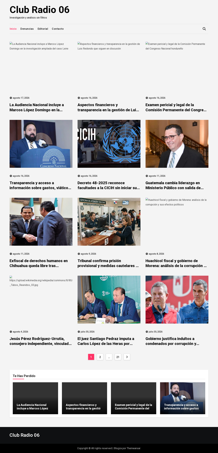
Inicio (13, 28)
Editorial (43, 28)
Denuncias (27, 28)
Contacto (58, 28)
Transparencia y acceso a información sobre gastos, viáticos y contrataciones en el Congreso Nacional (181, 410)
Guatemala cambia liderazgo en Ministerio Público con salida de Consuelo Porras (173, 188)
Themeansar (133, 448)
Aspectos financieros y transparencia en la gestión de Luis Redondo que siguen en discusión (108, 110)
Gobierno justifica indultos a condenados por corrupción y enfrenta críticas (171, 343)
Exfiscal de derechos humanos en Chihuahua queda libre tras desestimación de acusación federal (41, 266)
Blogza (118, 448)
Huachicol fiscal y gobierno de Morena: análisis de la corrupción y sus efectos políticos (176, 266)
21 (117, 357)
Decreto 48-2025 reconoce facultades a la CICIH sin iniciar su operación (107, 188)
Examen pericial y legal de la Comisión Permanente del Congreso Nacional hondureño (177, 110)
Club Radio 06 (40, 9)
